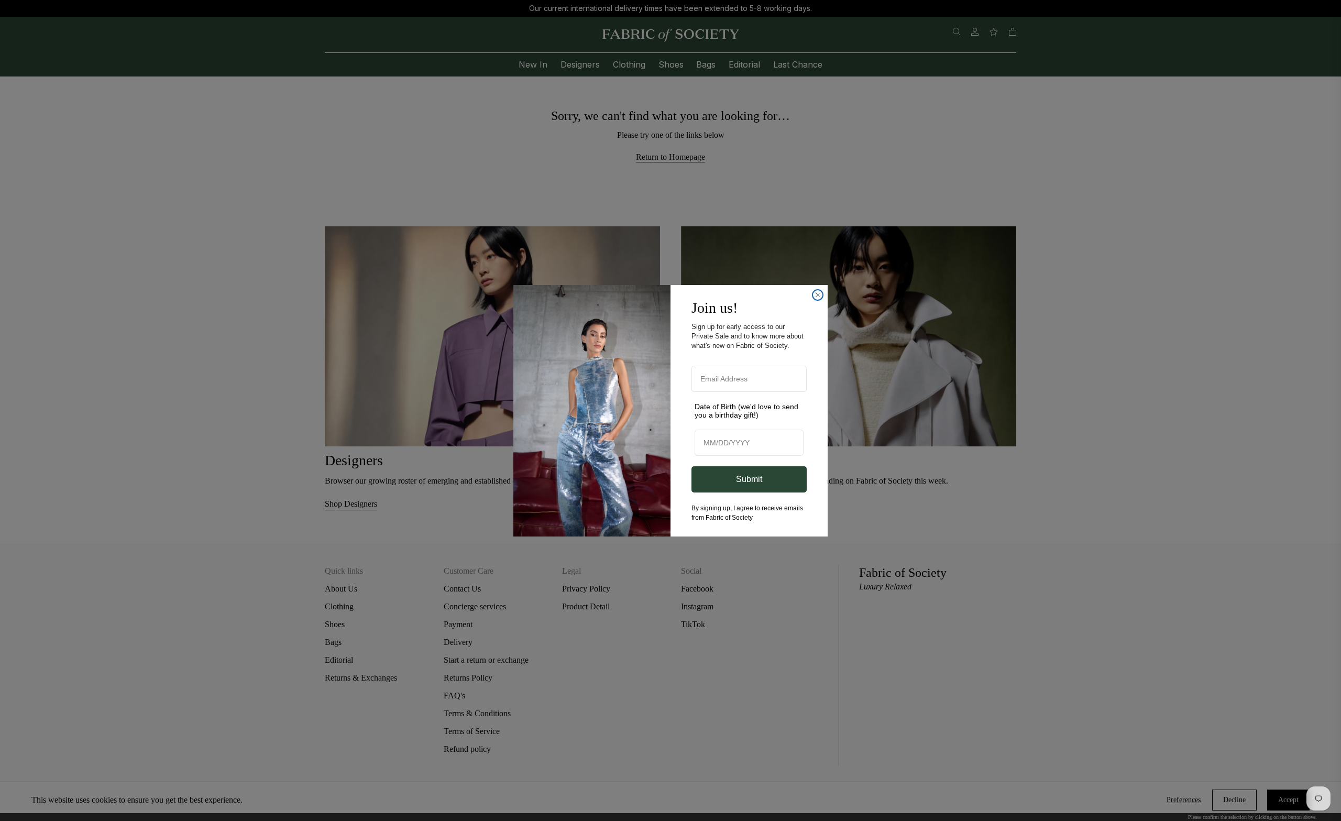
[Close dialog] (817, 295)
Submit (749, 479)
